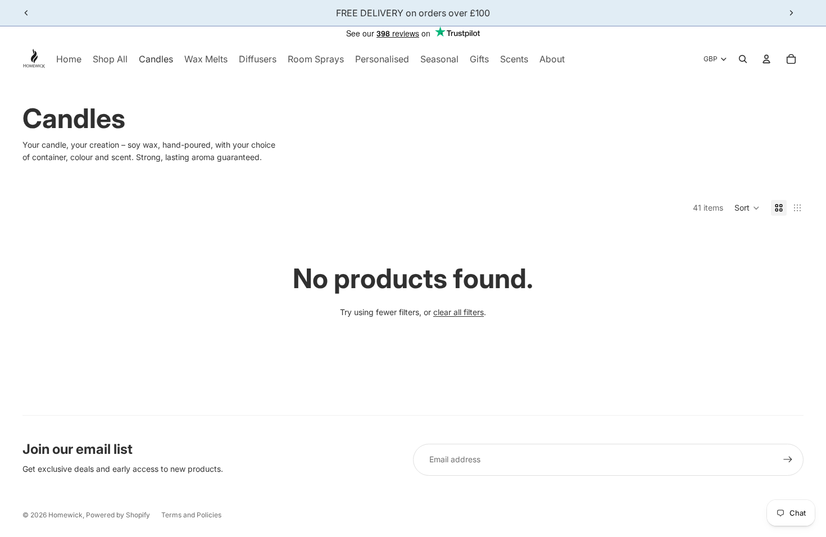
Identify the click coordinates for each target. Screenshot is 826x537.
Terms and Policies (191, 515)
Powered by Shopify (118, 515)
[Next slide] (791, 13)
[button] (747, 207)
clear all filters (458, 312)
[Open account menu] (766, 59)
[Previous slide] (26, 13)
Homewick (65, 515)
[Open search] (742, 59)
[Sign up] (787, 459)
